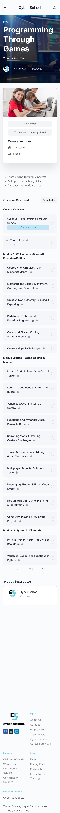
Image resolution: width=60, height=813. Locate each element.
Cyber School (30, 8)
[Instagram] (11, 731)
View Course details (15, 58)
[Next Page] (43, 569)
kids (6, 22)
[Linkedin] (16, 731)
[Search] (54, 8)
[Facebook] (5, 731)
